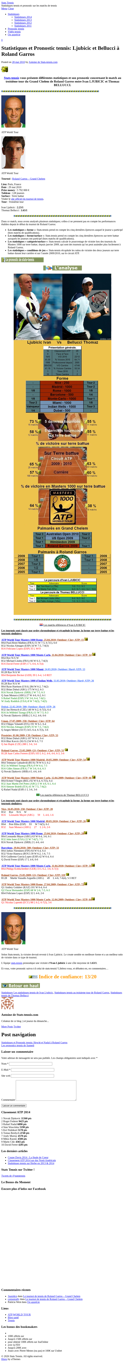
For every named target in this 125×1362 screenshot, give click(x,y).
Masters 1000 (28, 655)
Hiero (4, 1359)
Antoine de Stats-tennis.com (43, 62)
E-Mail (5, 1069)
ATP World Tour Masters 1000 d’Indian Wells (26, 680)
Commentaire (8, 1099)
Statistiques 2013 (23, 20)
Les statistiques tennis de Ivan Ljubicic (33, 992)
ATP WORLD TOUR (19, 1314)
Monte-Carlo (43, 655)
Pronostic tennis (16, 28)
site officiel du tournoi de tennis (27, 199)
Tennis (11, 1320)
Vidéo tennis (14, 31)
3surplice (12, 1296)
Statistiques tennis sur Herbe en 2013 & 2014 (31, 1163)
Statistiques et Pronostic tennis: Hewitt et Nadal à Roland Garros (34, 1042)
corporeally (13, 1299)
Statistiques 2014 (23, 17)
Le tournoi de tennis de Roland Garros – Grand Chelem (51, 1296)
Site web (5, 1075)
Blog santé (13, 1317)
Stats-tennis (11, 78)
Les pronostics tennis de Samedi (17, 1045)
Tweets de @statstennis (13, 1175)
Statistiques (13, 14)
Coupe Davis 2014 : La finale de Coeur (28, 1157)
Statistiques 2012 (23, 22)
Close (11, 8)
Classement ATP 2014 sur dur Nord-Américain (32, 1160)
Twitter (17, 1026)
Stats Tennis (7, 2)
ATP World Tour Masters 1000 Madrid (23, 821)
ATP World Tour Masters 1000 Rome (22, 639)
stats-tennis (16, 963)
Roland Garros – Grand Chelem (28, 178)
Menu (4, 8)
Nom (4, 1063)
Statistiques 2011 (23, 25)
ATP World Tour (11, 655)
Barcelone (6, 847)
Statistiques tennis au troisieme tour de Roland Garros (81, 992)
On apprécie (14, 34)
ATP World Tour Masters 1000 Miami (22, 669)
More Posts (7, 1026)
